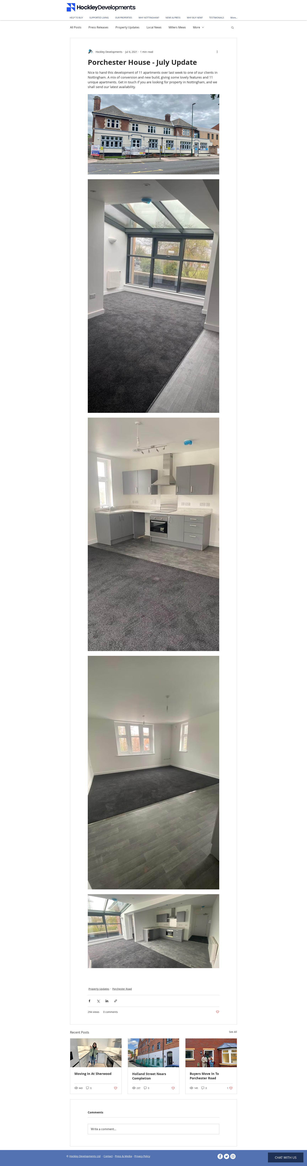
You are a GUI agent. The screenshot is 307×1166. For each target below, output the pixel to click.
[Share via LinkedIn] (107, 1001)
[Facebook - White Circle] (220, 1156)
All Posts (75, 27)
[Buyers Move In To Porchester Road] (211, 1052)
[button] (232, 27)
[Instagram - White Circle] (233, 1156)
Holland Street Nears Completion (149, 1076)
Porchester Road (122, 988)
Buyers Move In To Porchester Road (204, 1075)
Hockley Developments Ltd (85, 1156)
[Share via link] (115, 1001)
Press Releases (98, 27)
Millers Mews (177, 27)
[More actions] (217, 52)
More (196, 27)
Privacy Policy (142, 1156)
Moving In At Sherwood (92, 1073)
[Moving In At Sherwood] (96, 1052)
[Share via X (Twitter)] (98, 1001)
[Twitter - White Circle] (226, 1156)
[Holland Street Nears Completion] (153, 1052)
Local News (154, 27)
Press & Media (123, 1156)
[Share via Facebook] (89, 1001)
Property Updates (127, 27)
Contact (108, 1156)
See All (233, 1031)
